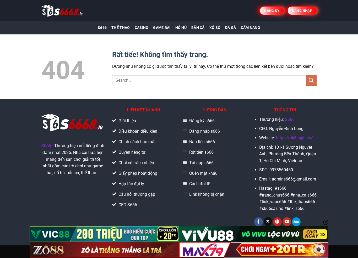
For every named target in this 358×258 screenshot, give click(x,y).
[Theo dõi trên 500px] (296, 221)
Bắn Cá (198, 27)
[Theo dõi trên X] (268, 221)
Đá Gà (230, 27)
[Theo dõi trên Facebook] (258, 221)
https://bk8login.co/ (294, 137)
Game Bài (161, 27)
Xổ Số (214, 27)
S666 (102, 27)
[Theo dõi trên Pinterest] (277, 221)
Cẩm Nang (250, 27)
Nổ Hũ (181, 27)
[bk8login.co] (62, 10)
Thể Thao (120, 27)
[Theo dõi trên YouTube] (287, 221)
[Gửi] (311, 80)
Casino (142, 27)
